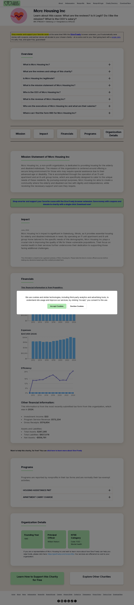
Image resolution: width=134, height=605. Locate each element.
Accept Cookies (56, 306)
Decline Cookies (77, 306)
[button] (67, 302)
